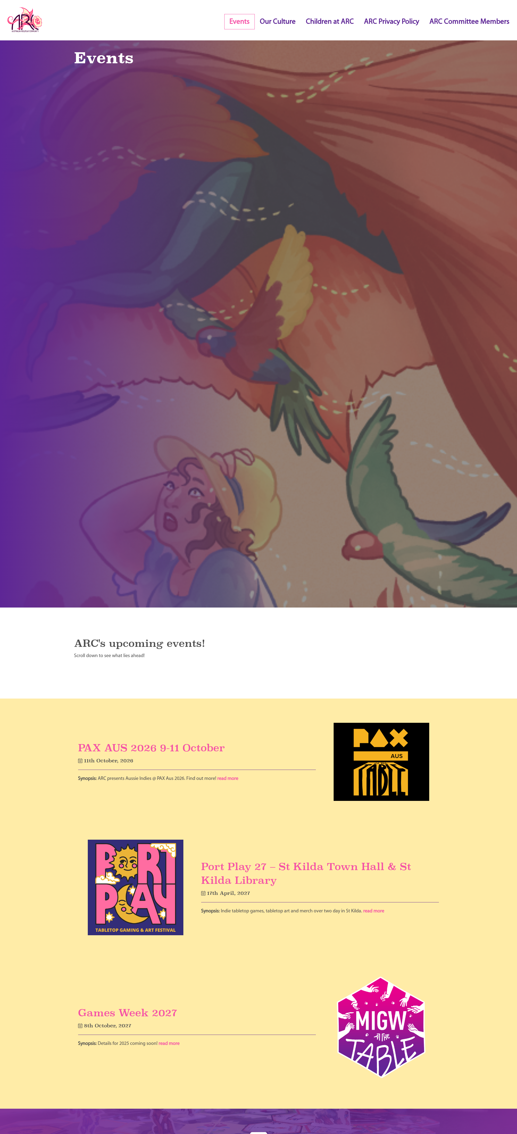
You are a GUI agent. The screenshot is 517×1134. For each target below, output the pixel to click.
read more (227, 778)
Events (239, 22)
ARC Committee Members (469, 22)
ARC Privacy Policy (391, 22)
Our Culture (278, 22)
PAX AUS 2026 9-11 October (151, 747)
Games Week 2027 (127, 1012)
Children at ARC (330, 22)
